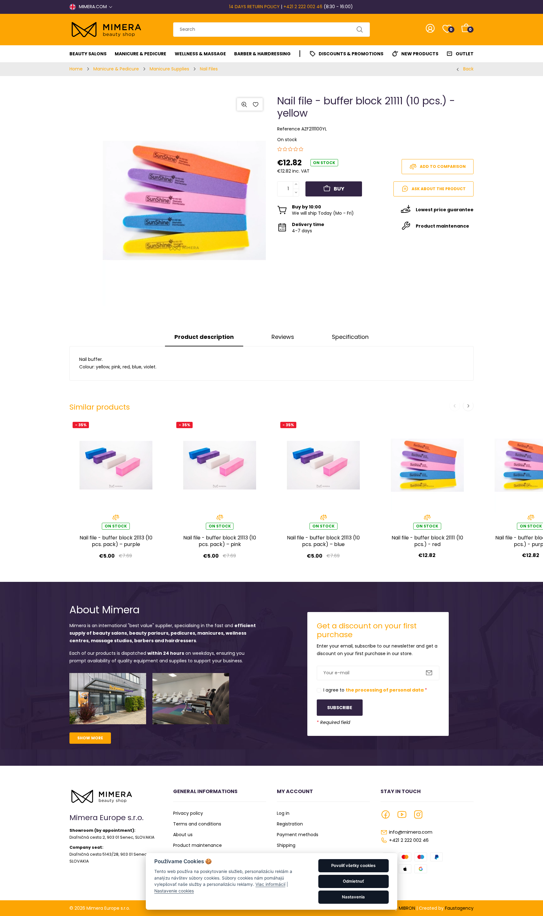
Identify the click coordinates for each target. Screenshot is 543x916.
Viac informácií (270, 884)
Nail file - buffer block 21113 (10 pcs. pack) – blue (323, 541)
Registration (290, 824)
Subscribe (339, 707)
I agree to (375, 690)
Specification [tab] (350, 337)
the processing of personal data (385, 690)
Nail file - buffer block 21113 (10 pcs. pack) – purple (116, 541)
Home (76, 69)
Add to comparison (443, 166)
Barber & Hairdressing (262, 54)
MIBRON (407, 908)
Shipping (286, 845)
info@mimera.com (410, 832)
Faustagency (459, 908)
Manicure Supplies (169, 69)
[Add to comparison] (115, 519)
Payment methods (297, 834)
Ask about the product (439, 188)
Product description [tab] (204, 337)
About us (183, 834)
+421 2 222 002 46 (302, 6)
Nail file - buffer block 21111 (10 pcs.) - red (427, 541)
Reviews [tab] (283, 337)
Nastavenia (353, 896)
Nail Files (209, 69)
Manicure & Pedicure (140, 54)
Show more (90, 738)
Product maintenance (197, 845)
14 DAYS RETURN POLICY (254, 6)
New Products (419, 54)
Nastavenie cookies (174, 890)
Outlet (465, 54)
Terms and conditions (197, 824)
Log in (283, 813)
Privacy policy (188, 813)
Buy (339, 188)
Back (468, 69)
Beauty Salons (88, 54)
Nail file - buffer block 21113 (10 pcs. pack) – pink (219, 541)
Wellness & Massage (200, 54)
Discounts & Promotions (351, 54)
